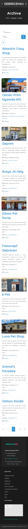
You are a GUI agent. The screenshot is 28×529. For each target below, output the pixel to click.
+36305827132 (12, 269)
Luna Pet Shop (13, 336)
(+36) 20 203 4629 (13, 70)
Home (7, 18)
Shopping (13, 18)
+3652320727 (12, 390)
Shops (4, 90)
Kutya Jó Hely (12, 171)
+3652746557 (12, 311)
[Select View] (3, 42)
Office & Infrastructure (8, 139)
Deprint (8, 144)
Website (6, 73)
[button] (26, 3)
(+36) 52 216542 (12, 160)
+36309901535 (12, 355)
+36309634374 (12, 188)
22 (20, 429)
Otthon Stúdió (13, 401)
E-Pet (6, 294)
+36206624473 (12, 418)
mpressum (15, 519)
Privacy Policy (7, 519)
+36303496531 (12, 235)
